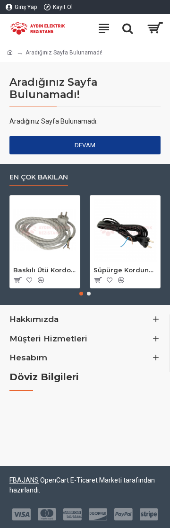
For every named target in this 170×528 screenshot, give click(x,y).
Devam (85, 145)
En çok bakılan (38, 177)
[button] (81, 293)
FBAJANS (24, 480)
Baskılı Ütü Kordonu (44, 270)
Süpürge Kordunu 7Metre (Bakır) (125, 270)
